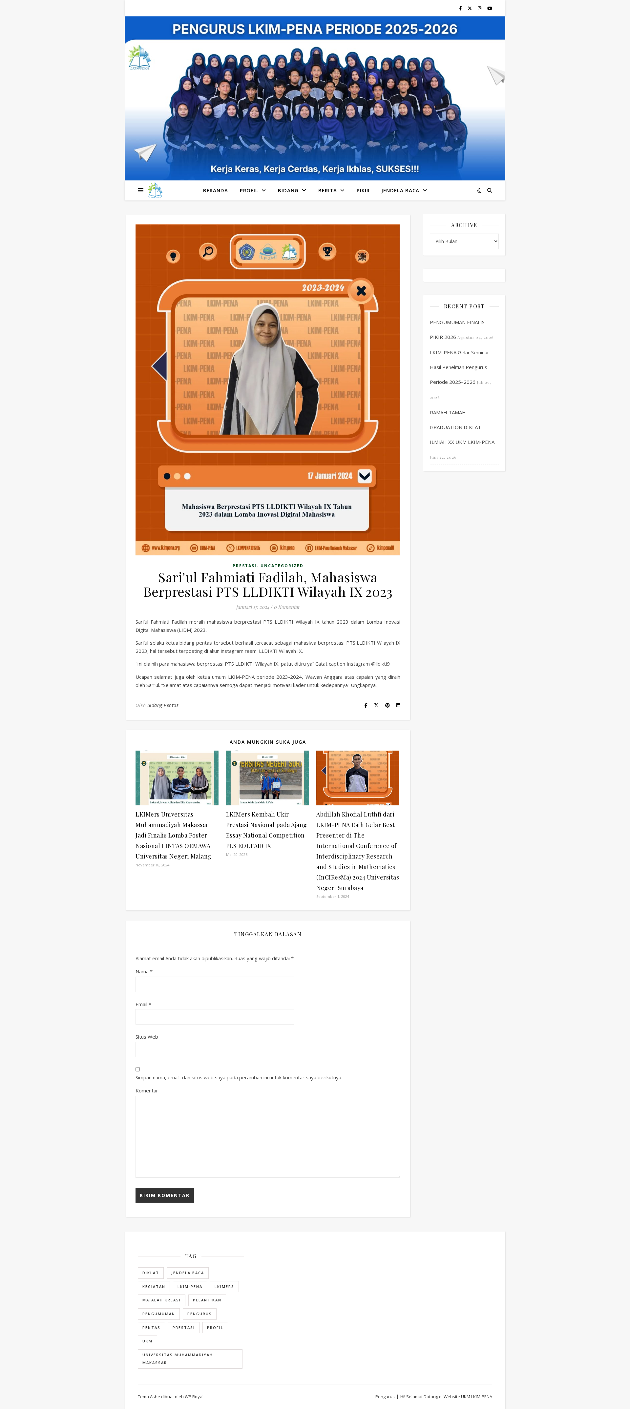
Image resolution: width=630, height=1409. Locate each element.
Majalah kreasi (161, 1299)
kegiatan (153, 1286)
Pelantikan (207, 1299)
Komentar (147, 1090)
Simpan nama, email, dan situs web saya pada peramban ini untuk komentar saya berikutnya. (239, 1077)
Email (143, 1004)
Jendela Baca (187, 1272)
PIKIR (363, 190)
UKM (147, 1340)
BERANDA (215, 190)
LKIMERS (224, 1286)
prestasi (184, 1327)
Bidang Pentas (163, 705)
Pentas (151, 1327)
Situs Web (147, 1036)
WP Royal (194, 1396)
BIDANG (288, 190)
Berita (327, 190)
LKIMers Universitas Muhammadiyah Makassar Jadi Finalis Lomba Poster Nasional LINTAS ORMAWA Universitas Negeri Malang (174, 835)
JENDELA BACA (400, 190)
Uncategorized (282, 566)
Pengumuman (158, 1313)
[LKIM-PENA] (155, 190)
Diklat (150, 1272)
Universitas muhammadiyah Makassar (177, 1358)
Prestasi (245, 566)
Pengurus (199, 1313)
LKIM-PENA (190, 1286)
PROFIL (249, 190)
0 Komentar (287, 607)
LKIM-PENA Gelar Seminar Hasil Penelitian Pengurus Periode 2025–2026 (459, 367)
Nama (144, 971)
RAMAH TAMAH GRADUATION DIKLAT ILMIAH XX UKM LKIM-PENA (462, 427)
